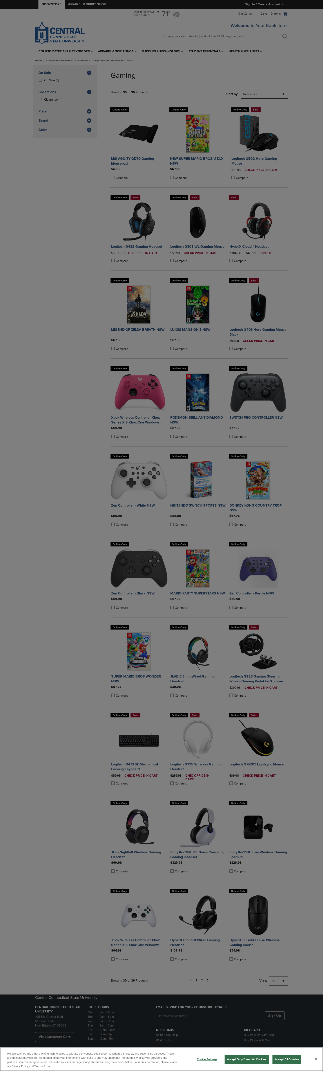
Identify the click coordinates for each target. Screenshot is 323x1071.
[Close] (316, 1058)
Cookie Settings (207, 1059)
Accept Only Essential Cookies (246, 1059)
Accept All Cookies (287, 1059)
